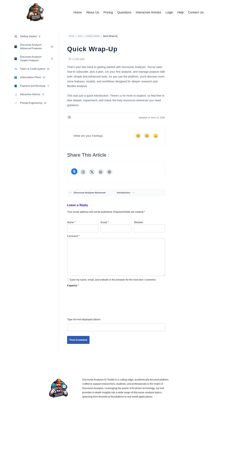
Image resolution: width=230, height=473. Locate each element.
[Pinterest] (109, 172)
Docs (80, 36)
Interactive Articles (148, 12)
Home (78, 12)
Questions (124, 12)
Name (71, 222)
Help (180, 12)
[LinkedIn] (100, 172)
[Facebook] (83, 172)
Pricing (108, 12)
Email (105, 222)
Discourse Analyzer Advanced (89, 192)
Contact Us (196, 12)
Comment (73, 236)
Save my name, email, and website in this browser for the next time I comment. (113, 279)
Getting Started (93, 36)
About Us (92, 12)
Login (169, 12)
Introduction (123, 192)
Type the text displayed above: (84, 319)
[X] (92, 172)
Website (138, 222)
